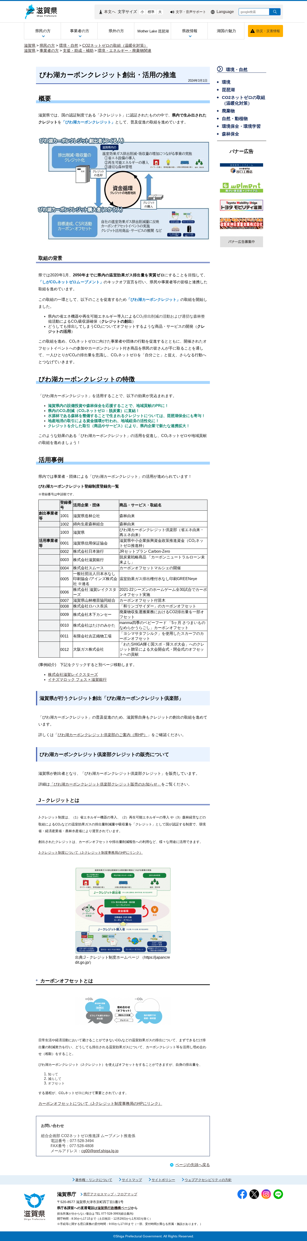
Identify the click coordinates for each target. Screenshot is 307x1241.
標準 (151, 12)
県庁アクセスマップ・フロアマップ (110, 1194)
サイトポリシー (163, 1180)
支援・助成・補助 (78, 50)
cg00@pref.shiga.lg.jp (99, 1151)
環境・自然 (68, 45)
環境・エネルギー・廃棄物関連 (124, 50)
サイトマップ (132, 1180)
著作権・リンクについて (93, 1180)
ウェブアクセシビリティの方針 (208, 1180)
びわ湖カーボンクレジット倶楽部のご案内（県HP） (103, 735)
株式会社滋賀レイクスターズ (73, 674)
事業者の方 (49, 50)
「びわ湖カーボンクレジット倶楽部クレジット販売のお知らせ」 (105, 784)
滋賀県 (29, 45)
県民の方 (47, 45)
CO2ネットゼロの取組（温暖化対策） (115, 45)
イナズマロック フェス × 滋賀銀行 (77, 680)
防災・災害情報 (268, 31)
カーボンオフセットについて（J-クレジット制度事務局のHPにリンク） (100, 1104)
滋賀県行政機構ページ (114, 1208)
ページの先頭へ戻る (192, 1165)
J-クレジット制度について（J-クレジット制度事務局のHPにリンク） (90, 852)
